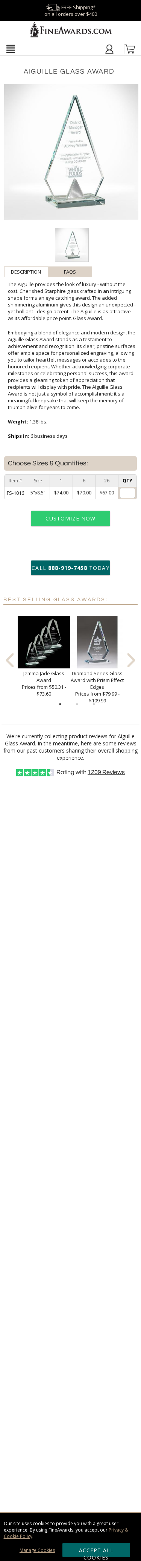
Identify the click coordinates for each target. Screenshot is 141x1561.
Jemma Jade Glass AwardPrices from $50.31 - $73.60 (44, 683)
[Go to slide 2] (77, 704)
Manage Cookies (37, 1550)
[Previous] (9, 660)
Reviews (106, 772)
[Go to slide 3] (94, 704)
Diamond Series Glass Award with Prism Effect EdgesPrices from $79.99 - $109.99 (97, 687)
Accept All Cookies (96, 1552)
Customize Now (70, 518)
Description (26, 271)
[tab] (26, 271)
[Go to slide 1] (60, 704)
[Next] (131, 660)
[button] (10, 49)
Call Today (70, 567)
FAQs (70, 271)
